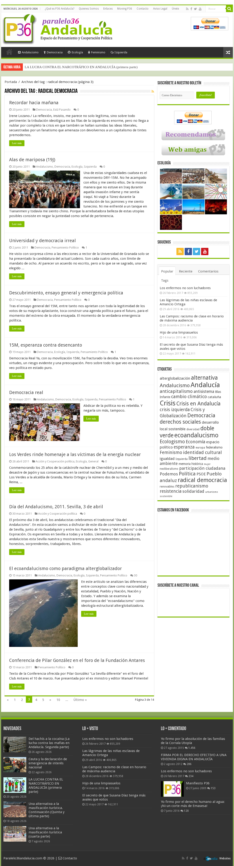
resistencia (170, 491)
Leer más (17, 143)
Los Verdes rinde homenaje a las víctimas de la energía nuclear (75, 454)
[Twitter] (195, 9)
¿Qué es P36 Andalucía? (59, 8)
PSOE (201, 474)
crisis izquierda (175, 409)
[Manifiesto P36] (172, 789)
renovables (167, 486)
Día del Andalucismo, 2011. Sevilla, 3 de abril (56, 506)
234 (191, 776)
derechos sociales (180, 422)
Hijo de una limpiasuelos (179, 332)
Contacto (143, 8)
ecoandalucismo (196, 435)
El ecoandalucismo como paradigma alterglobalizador (65, 568)
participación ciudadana (202, 468)
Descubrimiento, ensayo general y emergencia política (66, 293)
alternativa (204, 377)
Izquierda (120, 52)
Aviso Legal (160, 8)
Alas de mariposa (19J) (32, 159)
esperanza (184, 447)
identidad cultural (202, 452)
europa (200, 447)
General (93, 461)
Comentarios (208, 271)
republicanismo (191, 486)
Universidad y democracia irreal (42, 240)
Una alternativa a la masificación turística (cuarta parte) (45, 832)
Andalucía (205, 385)
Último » (80, 700)
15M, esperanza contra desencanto (45, 345)
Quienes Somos (89, 8)
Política (187, 474)
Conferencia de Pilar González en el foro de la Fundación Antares (77, 660)
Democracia (55, 52)
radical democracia (202, 480)
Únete (175, 8)
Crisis (168, 403)
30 (135, 575)
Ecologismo (172, 441)
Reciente (185, 271)
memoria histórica (191, 464)
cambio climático (189, 396)
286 (189, 764)
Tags (164, 280)
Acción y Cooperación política (55, 461)
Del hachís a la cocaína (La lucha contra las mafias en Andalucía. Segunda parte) (49, 743)
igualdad (167, 458)
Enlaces (108, 8)
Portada (9, 52)
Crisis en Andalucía (198, 404)
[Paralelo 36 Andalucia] (58, 28)
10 (58, 700)
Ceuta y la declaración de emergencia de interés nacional (48, 763)
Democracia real (26, 392)
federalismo (214, 447)
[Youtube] (200, 9)
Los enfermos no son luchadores (185, 288)
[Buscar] (229, 8)
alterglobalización (175, 378)
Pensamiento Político (65, 247)
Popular (167, 271)
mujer (207, 464)
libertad (198, 458)
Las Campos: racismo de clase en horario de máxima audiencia (192, 318)
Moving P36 (124, 8)
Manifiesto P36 (198, 783)
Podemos (169, 474)
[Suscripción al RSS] (153, 91)
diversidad (192, 429)
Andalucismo (30, 52)
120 (186, 810)
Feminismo (98, 52)
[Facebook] (191, 9)
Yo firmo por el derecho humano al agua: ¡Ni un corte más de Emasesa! (193, 804)
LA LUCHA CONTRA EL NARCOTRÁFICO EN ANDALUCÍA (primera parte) (46, 785)
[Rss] (187, 9)
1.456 (191, 747)
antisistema (204, 391)
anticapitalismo (176, 391)
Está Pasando (62, 109)
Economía (195, 441)
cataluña (214, 397)
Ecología (77, 52)
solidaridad (193, 491)
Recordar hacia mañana (33, 102)
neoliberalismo (169, 468)
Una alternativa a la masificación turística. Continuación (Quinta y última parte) (81, 67)
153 (213, 788)
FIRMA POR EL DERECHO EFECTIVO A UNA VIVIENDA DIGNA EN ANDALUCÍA (193, 757)
